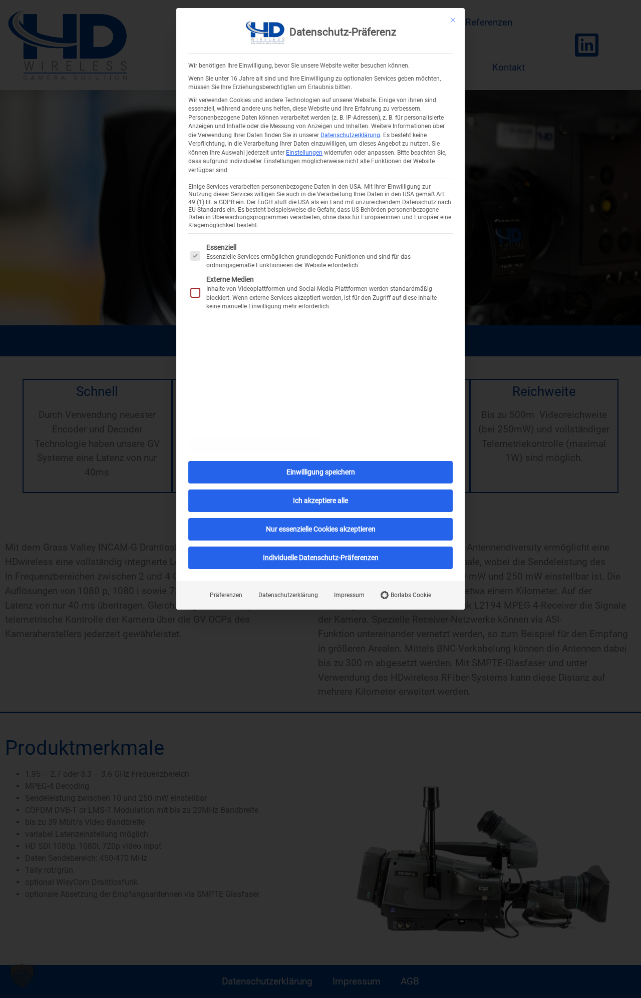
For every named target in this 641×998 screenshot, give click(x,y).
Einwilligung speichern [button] (320, 472)
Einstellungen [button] (304, 152)
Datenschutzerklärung (350, 135)
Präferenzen (226, 595)
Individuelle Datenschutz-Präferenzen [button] (321, 558)
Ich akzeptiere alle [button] (320, 500)
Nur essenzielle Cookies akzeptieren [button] (321, 529)
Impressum (349, 595)
